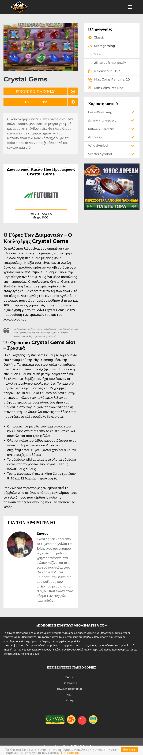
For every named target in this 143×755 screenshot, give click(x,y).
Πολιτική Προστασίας (69, 688)
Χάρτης (70, 700)
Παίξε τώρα (35, 102)
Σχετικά (69, 677)
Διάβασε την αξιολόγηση (40, 198)
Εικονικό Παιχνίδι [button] (36, 91)
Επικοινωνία (70, 683)
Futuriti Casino (40, 213)
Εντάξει (129, 749)
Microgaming (104, 46)
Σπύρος (42, 533)
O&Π (70, 694)
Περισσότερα (69, 752)
